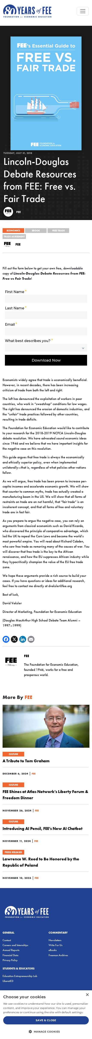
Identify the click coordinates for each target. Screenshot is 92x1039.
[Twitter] (14, 639)
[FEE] (8, 212)
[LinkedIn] (22, 639)
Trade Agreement (14, 236)
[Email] (31, 639)
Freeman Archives (58, 955)
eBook (36, 230)
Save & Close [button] (46, 1020)
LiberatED (8, 981)
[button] (46, 1031)
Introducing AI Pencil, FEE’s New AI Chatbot (42, 828)
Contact (7, 940)
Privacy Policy (10, 960)
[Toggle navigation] (83, 11)
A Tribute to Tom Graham (26, 760)
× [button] (87, 994)
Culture (13, 754)
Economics (13, 230)
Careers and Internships (15, 945)
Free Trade (58, 230)
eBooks (53, 950)
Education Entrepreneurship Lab (20, 976)
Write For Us (55, 945)
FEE (18, 212)
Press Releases (13, 852)
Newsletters (55, 940)
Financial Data (10, 955)
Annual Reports (11, 950)
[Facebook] (6, 639)
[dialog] (46, 1014)
